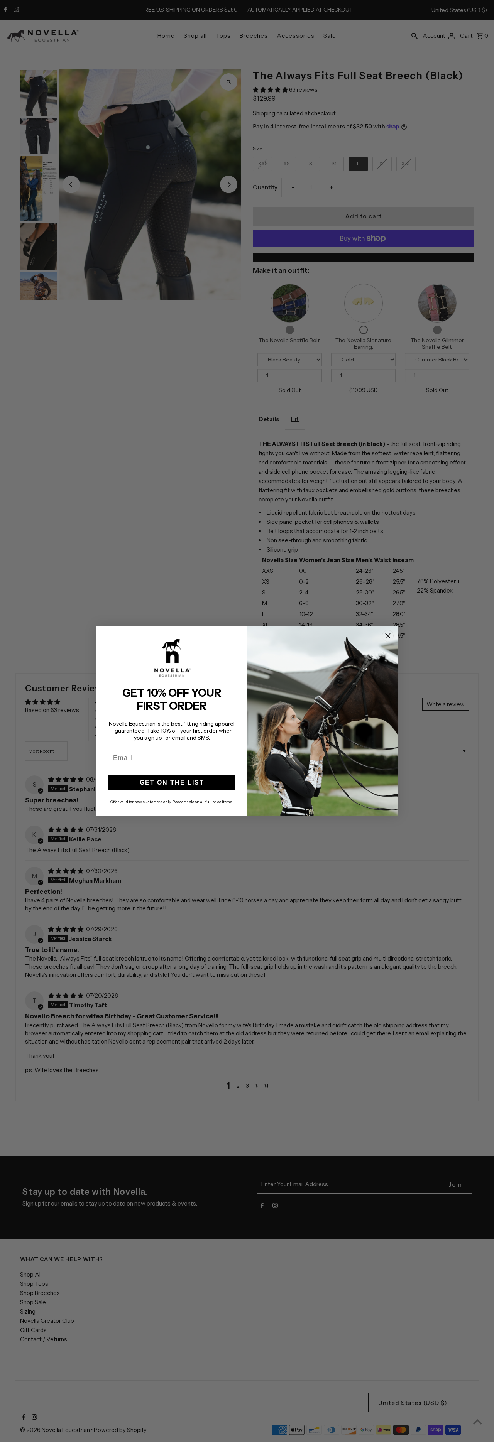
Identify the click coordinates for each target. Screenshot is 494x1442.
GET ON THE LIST (172, 782)
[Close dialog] (388, 636)
